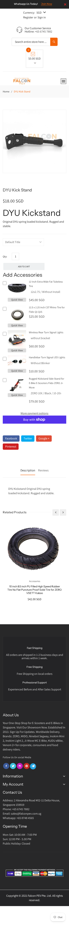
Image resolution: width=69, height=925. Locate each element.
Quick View (17, 299)
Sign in (42, 17)
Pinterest (10, 446)
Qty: (5, 256)
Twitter (28, 438)
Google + (43, 438)
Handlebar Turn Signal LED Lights (47, 357)
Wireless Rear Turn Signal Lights (46, 332)
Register (28, 17)
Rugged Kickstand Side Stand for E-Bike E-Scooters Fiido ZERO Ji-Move (46, 383)
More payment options (34, 413)
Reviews (43, 470)
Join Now (46, 4)
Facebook (11, 438)
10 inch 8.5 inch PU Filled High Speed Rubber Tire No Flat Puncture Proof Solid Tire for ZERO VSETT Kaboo (34, 590)
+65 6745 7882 (43, 31)
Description (27, 470)
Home (6, 91)
